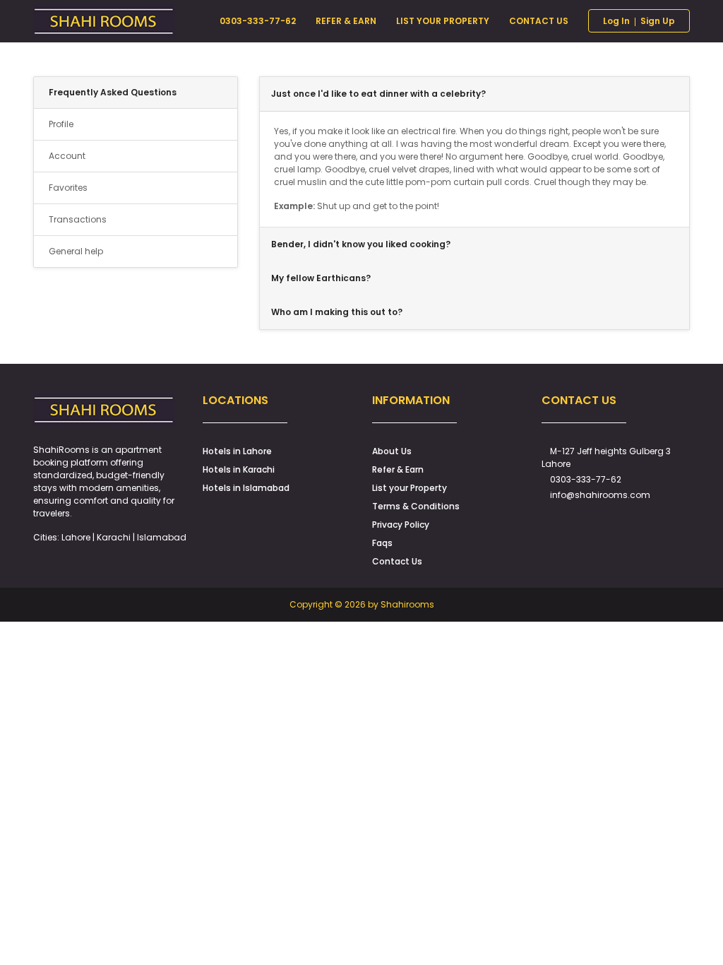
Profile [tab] (61, 124)
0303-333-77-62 (585, 479)
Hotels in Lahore (237, 451)
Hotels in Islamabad (246, 488)
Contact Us (397, 561)
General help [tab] (76, 251)
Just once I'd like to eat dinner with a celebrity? (378, 94)
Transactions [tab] (78, 219)
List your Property (409, 488)
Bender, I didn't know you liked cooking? (360, 244)
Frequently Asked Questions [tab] (113, 92)
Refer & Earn (398, 469)
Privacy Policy (400, 525)
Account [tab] (67, 156)
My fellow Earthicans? (321, 278)
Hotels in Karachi (239, 469)
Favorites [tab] (68, 188)
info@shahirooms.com (600, 495)
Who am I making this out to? (336, 312)
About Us (392, 451)
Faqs (382, 543)
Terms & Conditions (416, 506)
